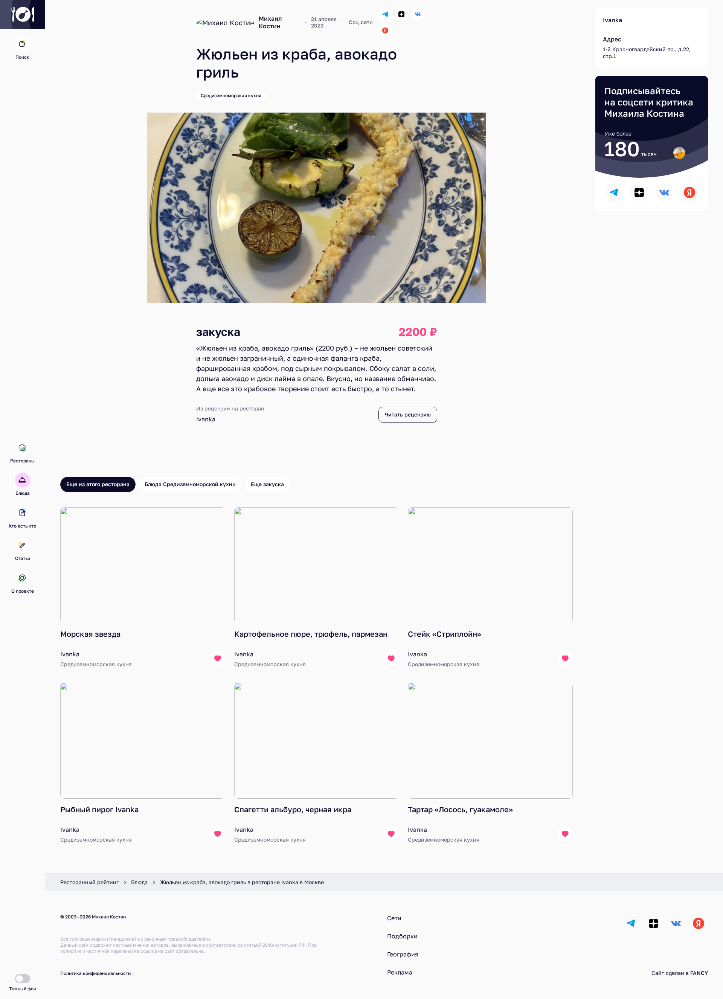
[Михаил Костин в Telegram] (385, 14)
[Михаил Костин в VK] (417, 14)
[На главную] (22, 14)
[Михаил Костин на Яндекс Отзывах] (385, 30)
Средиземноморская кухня (231, 95)
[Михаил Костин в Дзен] (401, 14)
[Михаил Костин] (225, 22)
